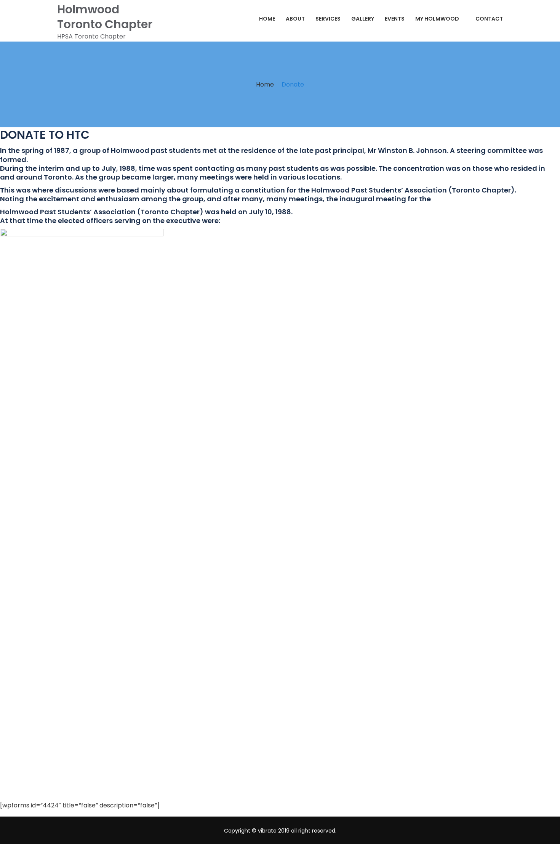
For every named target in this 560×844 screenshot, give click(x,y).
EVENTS (395, 18)
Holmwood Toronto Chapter (104, 16)
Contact (489, 18)
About (295, 18)
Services (328, 18)
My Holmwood (437, 18)
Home (267, 18)
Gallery (362, 18)
